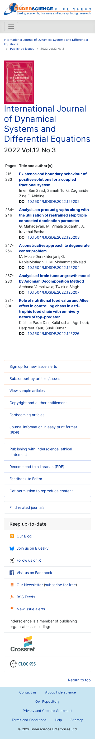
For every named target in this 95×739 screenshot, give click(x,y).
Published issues (22, 49)
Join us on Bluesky (33, 548)
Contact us (28, 692)
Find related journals (27, 507)
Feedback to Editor (26, 478)
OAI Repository (47, 701)
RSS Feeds (26, 597)
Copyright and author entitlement (38, 402)
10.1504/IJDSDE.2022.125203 (54, 237)
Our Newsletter (30, 584)
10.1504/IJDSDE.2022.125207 (53, 292)
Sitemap (76, 720)
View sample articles (27, 390)
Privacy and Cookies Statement (48, 711)
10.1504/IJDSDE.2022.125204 (54, 267)
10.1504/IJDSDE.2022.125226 (53, 333)
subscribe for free (60, 584)
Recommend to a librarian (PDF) (37, 466)
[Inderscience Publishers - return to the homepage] (47, 8)
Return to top (79, 680)
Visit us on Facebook (34, 572)
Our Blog (24, 536)
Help (58, 720)
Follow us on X (29, 560)
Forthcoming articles (27, 415)
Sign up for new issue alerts (33, 366)
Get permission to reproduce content (41, 491)
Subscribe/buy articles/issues (35, 378)
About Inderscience (60, 692)
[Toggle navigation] (11, 26)
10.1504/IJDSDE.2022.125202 (53, 201)
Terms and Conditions (29, 720)
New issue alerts (31, 609)
